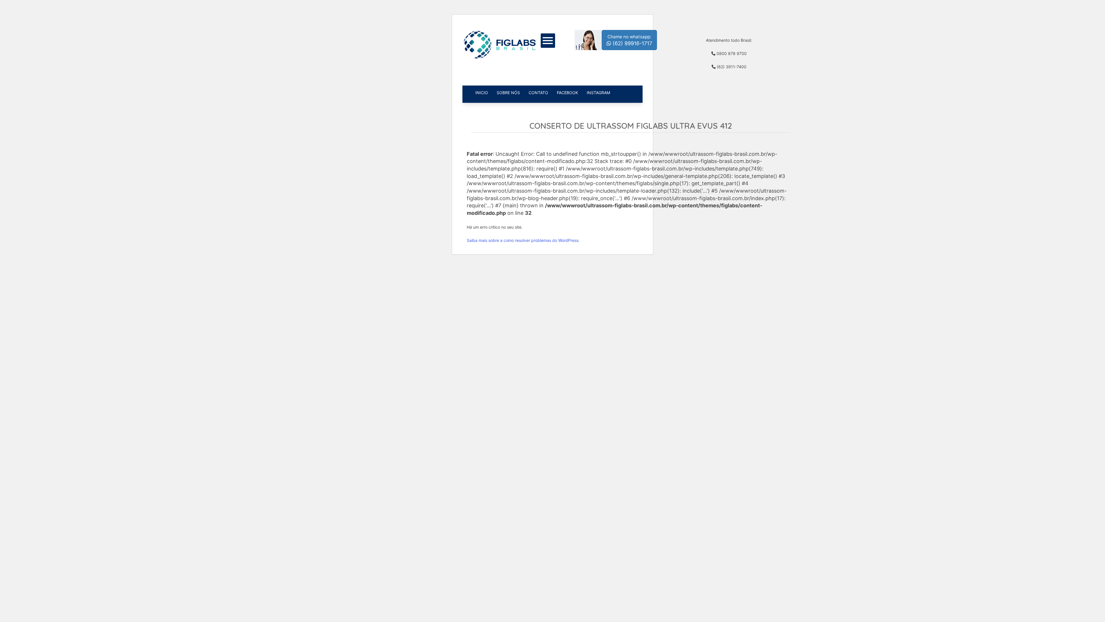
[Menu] (550, 40)
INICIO (481, 92)
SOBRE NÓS (508, 92)
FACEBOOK (567, 92)
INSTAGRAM (598, 92)
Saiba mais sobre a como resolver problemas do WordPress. (523, 240)
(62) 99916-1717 (629, 40)
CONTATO (538, 92)
